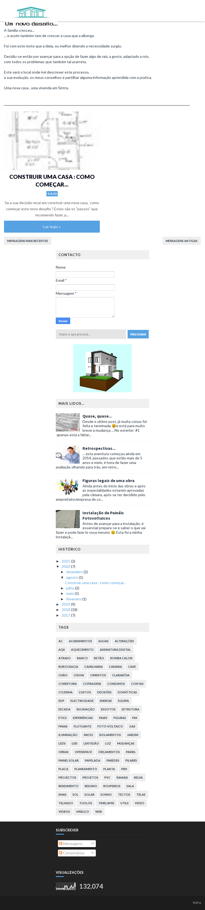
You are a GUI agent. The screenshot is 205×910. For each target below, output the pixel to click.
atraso (64, 658)
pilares (131, 760)
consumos (116, 683)
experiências (83, 717)
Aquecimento (82, 649)
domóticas (127, 692)
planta (109, 769)
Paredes (113, 760)
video (139, 803)
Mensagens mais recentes (27, 240)
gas (132, 726)
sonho (106, 794)
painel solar (68, 760)
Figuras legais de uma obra (108, 480)
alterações (124, 641)
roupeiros (111, 786)
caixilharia (93, 666)
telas (140, 794)
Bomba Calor (121, 658)
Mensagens (72, 843)
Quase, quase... (97, 416)
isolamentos (110, 735)
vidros (64, 811)
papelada (92, 760)
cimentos (98, 675)
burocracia (68, 666)
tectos (124, 794)
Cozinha (65, 692)
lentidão (91, 743)
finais (63, 726)
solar (89, 794)
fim (134, 717)
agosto (72, 577)
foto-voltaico (110, 726)
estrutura (130, 709)
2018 (66, 609)
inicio (88, 735)
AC (60, 641)
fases (103, 717)
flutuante (82, 726)
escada (64, 709)
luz (108, 743)
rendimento (68, 786)
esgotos (108, 709)
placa (63, 769)
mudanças (126, 743)
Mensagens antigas (182, 240)
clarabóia (120, 675)
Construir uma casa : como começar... (95, 582)
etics (62, 717)
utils (124, 803)
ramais (122, 777)
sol (75, 794)
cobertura (67, 683)
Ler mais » (52, 226)
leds (62, 743)
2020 (66, 566)
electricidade (82, 700)
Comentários (73, 853)
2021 (66, 561)
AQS (61, 649)
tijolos (85, 803)
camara (115, 666)
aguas (103, 641)
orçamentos (109, 752)
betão (99, 658)
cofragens (92, 683)
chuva (79, 675)
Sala (130, 786)
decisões (104, 692)
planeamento (85, 769)
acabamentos (80, 641)
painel (131, 752)
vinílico (82, 811)
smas (62, 794)
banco (82, 658)
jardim (132, 735)
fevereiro (74, 599)
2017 (66, 615)
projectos (67, 777)
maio (70, 593)
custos (85, 692)
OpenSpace (83, 752)
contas (137, 683)
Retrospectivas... (99, 448)
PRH (124, 769)
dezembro (75, 571)
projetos (90, 777)
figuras (119, 717)
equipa (123, 700)
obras (63, 752)
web (98, 811)
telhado (65, 803)
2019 (66, 604)
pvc (107, 777)
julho (70, 588)
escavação (86, 709)
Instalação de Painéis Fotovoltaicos (103, 515)
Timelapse (106, 803)
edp (61, 700)
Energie (106, 700)
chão (63, 675)
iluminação (68, 735)
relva (138, 777)
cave (132, 666)
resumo (91, 786)
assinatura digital (115, 649)
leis (74, 743)
